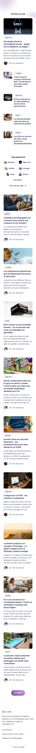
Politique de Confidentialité (12, 738)
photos (25, 174)
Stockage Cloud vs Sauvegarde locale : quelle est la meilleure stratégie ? (17, 44)
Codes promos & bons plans (13, 734)
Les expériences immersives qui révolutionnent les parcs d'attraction (17, 274)
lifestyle (18, 132)
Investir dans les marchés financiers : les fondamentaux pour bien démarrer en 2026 (16, 443)
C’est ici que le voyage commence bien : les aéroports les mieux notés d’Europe (22, 81)
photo (7, 214)
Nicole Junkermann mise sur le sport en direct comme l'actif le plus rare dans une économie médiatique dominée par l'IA (17, 386)
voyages (18, 73)
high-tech (8, 37)
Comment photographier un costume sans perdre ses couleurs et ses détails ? (17, 220)
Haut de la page (19, 747)
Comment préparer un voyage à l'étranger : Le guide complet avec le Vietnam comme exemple (16, 547)
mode (12, 174)
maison (18, 115)
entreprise (17, 180)
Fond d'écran (7, 730)
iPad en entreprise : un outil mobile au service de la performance (22, 102)
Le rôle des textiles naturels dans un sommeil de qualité (22, 121)
